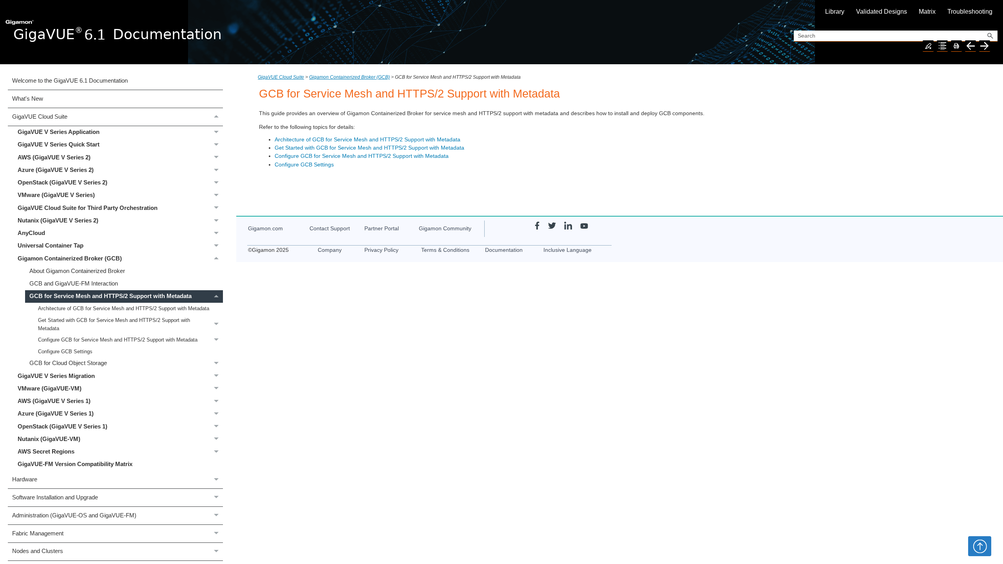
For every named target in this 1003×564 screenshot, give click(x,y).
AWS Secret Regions (46, 451)
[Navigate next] (984, 46)
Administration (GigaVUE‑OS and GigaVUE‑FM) (74, 515)
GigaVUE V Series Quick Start (59, 144)
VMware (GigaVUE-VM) (49, 388)
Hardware (24, 479)
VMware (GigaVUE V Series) (56, 195)
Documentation (504, 250)
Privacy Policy (381, 250)
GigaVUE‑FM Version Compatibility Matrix (75, 464)
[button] (990, 36)
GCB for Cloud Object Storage (68, 363)
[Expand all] (942, 46)
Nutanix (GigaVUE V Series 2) (58, 220)
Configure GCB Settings (65, 351)
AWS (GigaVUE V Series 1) (54, 401)
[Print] (956, 46)
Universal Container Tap (50, 245)
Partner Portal (381, 228)
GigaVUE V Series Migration (56, 376)
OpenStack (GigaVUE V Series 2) (62, 182)
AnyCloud (31, 233)
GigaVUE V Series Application (59, 132)
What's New (27, 99)
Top (979, 546)
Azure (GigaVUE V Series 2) (56, 170)
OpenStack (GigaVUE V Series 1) (62, 426)
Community (445, 228)
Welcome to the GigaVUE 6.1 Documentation (70, 81)
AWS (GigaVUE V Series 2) (54, 157)
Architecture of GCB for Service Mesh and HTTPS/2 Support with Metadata (123, 308)
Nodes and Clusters (37, 551)
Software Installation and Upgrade (55, 497)
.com (265, 228)
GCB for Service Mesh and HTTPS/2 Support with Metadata (110, 296)
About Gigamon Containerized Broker (77, 271)
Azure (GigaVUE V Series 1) (56, 413)
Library (834, 11)
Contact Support (330, 228)
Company (330, 250)
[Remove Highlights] (928, 46)
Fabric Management (37, 533)
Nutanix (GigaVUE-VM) (49, 439)
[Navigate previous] (970, 46)
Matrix (927, 11)
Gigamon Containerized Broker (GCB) (70, 258)
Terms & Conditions (445, 250)
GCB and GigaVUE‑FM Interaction (73, 283)
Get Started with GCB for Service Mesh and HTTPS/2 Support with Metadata (114, 324)
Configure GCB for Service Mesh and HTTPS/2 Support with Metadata (117, 340)
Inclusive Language (567, 250)
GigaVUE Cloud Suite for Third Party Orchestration (88, 208)
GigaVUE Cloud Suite (39, 117)
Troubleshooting (969, 11)
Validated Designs (881, 11)
